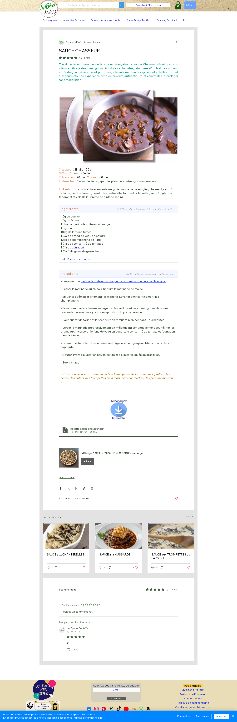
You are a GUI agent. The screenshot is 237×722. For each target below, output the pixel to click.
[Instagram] (96, 709)
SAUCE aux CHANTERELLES (65, 554)
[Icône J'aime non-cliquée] (69, 650)
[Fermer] (233, 716)
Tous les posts (50, 20)
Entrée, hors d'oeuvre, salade (105, 20)
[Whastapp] (141, 709)
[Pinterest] (104, 709)
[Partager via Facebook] (60, 488)
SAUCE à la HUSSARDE (114, 554)
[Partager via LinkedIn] (76, 488)
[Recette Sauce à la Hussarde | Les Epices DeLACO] (118, 536)
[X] (111, 709)
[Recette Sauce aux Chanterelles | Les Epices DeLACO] (66, 536)
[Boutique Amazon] (148, 709)
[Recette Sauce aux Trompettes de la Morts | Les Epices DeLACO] (171, 536)
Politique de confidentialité (87, 718)
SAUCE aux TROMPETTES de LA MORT (170, 556)
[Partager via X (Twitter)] (68, 488)
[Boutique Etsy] (133, 709)
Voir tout (189, 516)
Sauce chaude (66, 477)
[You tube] (126, 709)
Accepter (221, 716)
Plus (185, 20)
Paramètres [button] (183, 716)
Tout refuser (202, 716)
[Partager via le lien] (84, 488)
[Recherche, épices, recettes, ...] (121, 5)
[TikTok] (119, 709)
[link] (178, 5)
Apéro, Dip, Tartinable (74, 20)
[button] (118, 458)
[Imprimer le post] (92, 488)
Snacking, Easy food (167, 20)
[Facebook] (89, 709)
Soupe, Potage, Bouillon (138, 20)
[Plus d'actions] (176, 42)
